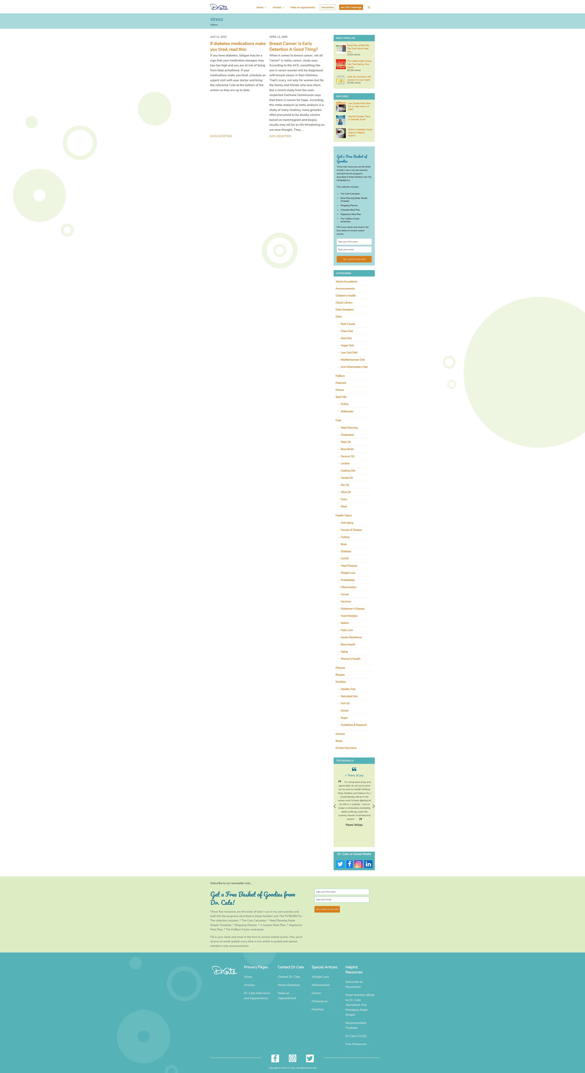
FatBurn (340, 376)
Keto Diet (346, 338)
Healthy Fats (348, 689)
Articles (249, 985)
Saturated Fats (349, 696)
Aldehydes (347, 411)
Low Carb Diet (349, 352)
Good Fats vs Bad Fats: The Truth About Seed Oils (358, 48)
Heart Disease (349, 566)
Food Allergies (349, 616)
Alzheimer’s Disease (352, 608)
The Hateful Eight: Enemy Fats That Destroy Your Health (359, 64)
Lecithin (345, 463)
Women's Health (350, 659)
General (340, 734)
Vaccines (346, 601)
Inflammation (348, 587)
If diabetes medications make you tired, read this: (238, 46)
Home (248, 977)
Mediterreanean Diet (353, 360)
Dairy (344, 499)
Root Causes (348, 324)
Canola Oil (347, 478)
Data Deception (221, 136)
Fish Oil (345, 703)
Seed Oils (341, 397)
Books (339, 741)
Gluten (345, 710)
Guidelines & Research (354, 725)
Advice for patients (346, 281)
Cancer (345, 594)
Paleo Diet (347, 331)
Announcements (345, 288)
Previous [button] (335, 806)
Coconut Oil (347, 456)
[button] (369, 7)
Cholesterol (347, 435)
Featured (341, 383)
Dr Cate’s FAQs (356, 1036)
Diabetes (346, 551)
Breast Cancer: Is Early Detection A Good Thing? (293, 46)
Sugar (344, 718)
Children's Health (346, 295)
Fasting (345, 537)
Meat (344, 506)
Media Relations (289, 985)
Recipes (340, 675)
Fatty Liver (347, 630)
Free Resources (356, 1044)
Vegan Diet (347, 345)
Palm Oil (346, 442)
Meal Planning (349, 427)
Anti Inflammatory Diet (354, 367)
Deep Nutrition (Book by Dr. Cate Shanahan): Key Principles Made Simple (360, 1005)
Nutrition (341, 682)
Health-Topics (344, 515)
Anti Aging (347, 523)
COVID (345, 558)
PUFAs (345, 404)
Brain (344, 544)
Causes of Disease (351, 530)
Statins (345, 623)
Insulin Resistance (351, 637)
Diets (339, 316)
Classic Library (344, 302)
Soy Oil (345, 485)
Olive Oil (346, 492)
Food (338, 420)
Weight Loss (348, 573)
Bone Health (348, 644)
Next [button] (373, 806)
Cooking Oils (348, 470)
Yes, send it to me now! (354, 259)
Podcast (340, 668)
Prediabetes (348, 580)
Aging (344, 651)
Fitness (340, 390)
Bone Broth (347, 449)
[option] (354, 799)
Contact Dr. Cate (289, 977)
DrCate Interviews (346, 748)
